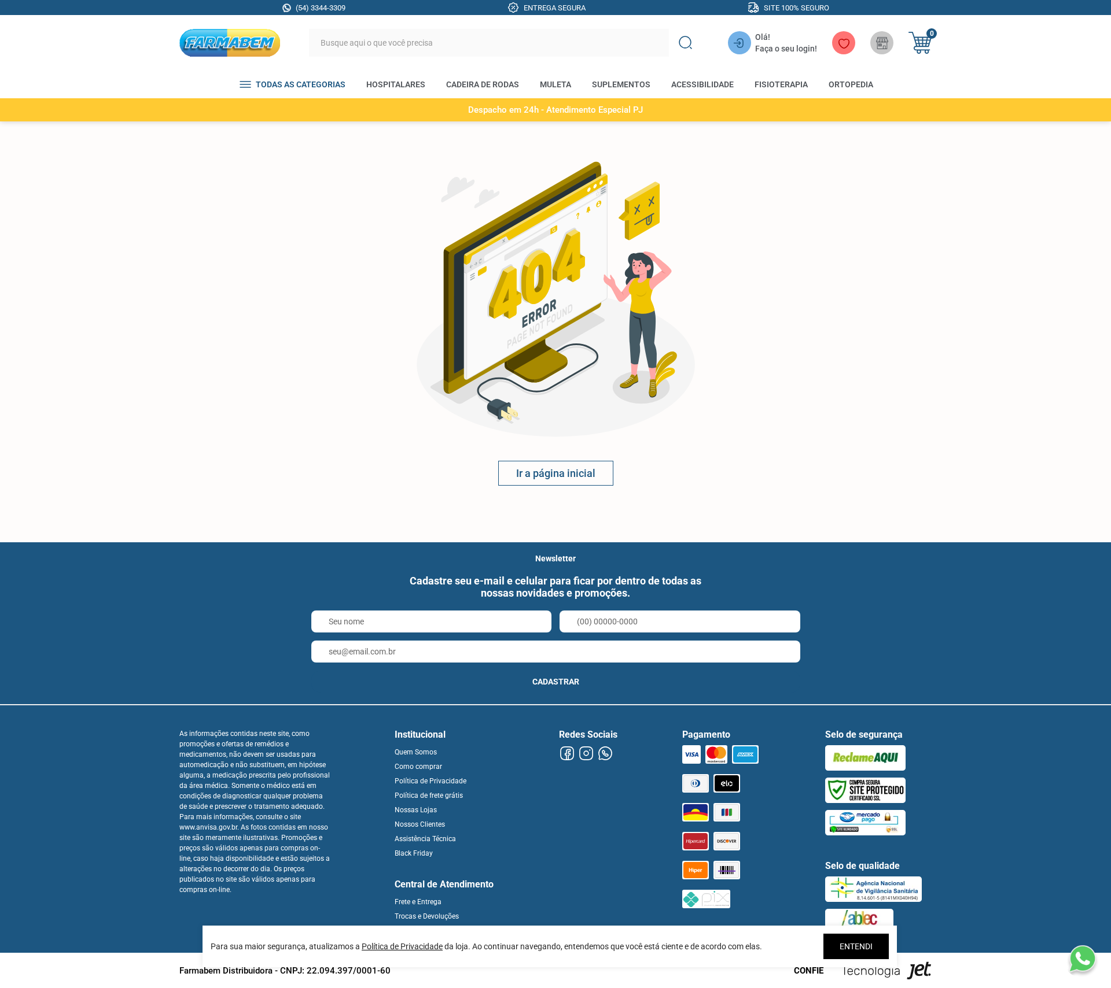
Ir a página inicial (555, 473)
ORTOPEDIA (851, 84)
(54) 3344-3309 (320, 7)
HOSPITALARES (395, 84)
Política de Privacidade (430, 781)
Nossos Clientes (420, 824)
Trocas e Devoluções (427, 916)
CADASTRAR (555, 681)
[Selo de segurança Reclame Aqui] (865, 758)
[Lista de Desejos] (843, 42)
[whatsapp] (605, 753)
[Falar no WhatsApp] (1082, 959)
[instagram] (586, 753)
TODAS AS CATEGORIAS (300, 84)
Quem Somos (416, 752)
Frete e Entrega (418, 902)
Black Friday (414, 853)
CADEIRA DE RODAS (482, 84)
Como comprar (418, 767)
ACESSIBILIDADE (702, 84)
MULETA (555, 84)
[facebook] (567, 753)
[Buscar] (685, 43)
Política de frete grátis (429, 795)
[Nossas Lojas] (881, 42)
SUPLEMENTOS (621, 84)
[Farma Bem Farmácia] (229, 43)
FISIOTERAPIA (781, 84)
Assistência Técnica (425, 839)
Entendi (856, 946)
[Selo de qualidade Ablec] (859, 921)
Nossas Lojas (416, 810)
